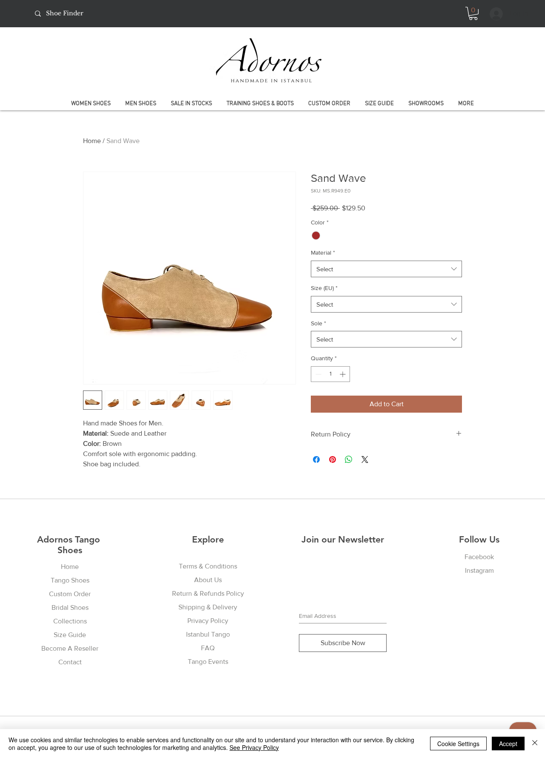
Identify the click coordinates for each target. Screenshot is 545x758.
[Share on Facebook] (316, 459)
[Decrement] (317, 374)
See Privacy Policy (254, 747)
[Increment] (343, 374)
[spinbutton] (330, 374)
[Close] (535, 743)
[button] (473, 13)
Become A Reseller (69, 648)
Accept (508, 743)
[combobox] (386, 269)
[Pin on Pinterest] (332, 459)
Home (92, 140)
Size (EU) (324, 287)
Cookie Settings (458, 743)
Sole (318, 323)
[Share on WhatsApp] (349, 459)
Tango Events (208, 661)
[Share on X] (365, 459)
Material (323, 252)
